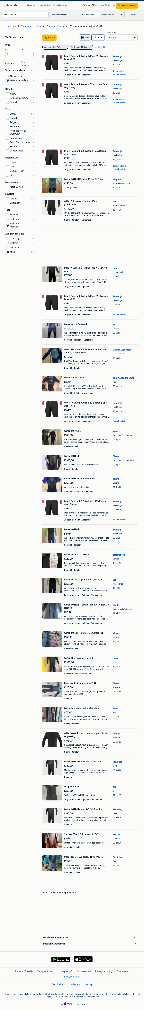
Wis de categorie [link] (25, 63)
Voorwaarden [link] (44, 5)
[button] (97, 5)
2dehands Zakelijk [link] (24, 971)
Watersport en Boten (53, 47)
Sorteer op (111, 33)
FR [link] (140, 5)
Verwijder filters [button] (101, 47)
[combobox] (26, 14)
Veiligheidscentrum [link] (59, 5)
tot (22, 49)
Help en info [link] (31, 5)
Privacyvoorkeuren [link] (72, 976)
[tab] (85, 38)
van (7, 49)
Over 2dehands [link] (59, 984)
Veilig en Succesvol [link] (47, 971)
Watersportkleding (79, 47)
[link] (13, 5)
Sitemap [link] (88, 984)
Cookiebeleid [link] (123, 971)
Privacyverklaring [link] (103, 971)
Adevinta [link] (75, 984)
